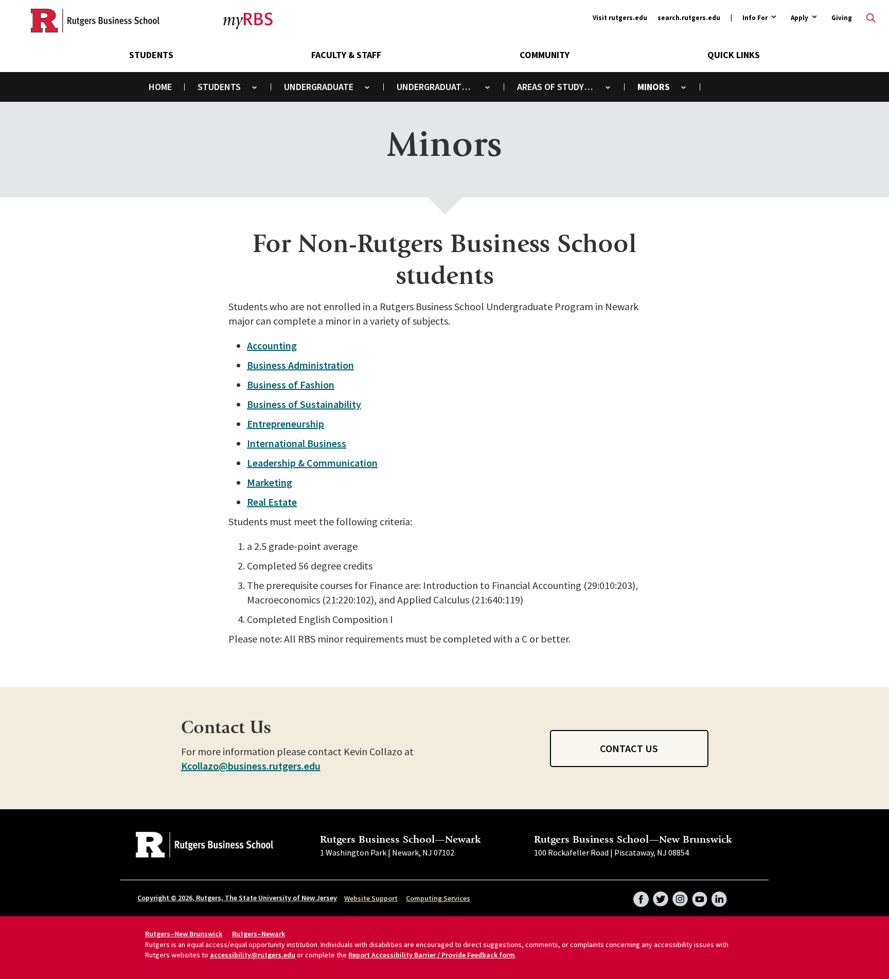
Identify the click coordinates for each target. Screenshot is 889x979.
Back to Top (855, 474)
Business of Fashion (290, 384)
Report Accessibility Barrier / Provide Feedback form (431, 954)
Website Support (371, 898)
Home (160, 87)
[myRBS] (95, 21)
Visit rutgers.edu (620, 17)
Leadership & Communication (312, 462)
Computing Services (438, 898)
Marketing (269, 482)
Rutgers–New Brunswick (183, 933)
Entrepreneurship (285, 423)
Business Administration (300, 365)
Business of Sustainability (304, 404)
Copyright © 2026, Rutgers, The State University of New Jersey (237, 897)
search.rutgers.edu (688, 17)
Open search (871, 18)
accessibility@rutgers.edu (252, 954)
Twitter (660, 895)
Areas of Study (550, 87)
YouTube (699, 895)
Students (151, 55)
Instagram (680, 895)
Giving (841, 17)
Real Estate (272, 501)
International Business (296, 443)
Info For (755, 18)
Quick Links (733, 55)
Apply (799, 18)
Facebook (641, 895)
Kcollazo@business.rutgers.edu (251, 765)
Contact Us (629, 748)
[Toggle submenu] (254, 87)
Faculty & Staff (346, 55)
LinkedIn (719, 895)
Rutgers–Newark (258, 933)
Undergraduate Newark (442, 87)
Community (545, 55)
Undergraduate (318, 87)
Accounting (272, 345)
